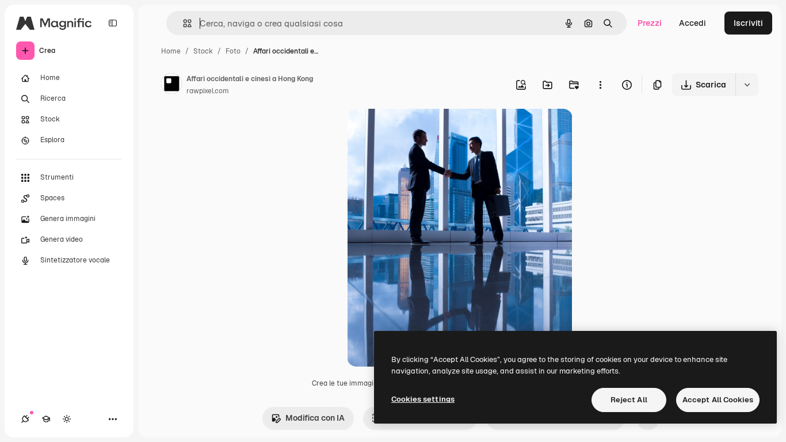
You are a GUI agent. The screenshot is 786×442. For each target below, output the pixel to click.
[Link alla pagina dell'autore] (171, 85)
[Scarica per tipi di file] (746, 84)
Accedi (692, 23)
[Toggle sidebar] (113, 23)
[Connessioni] (25, 419)
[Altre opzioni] (600, 84)
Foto (233, 51)
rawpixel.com (207, 91)
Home (171, 51)
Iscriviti (748, 23)
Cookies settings (423, 399)
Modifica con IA (315, 418)
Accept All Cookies (717, 400)
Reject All (629, 400)
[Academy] (46, 419)
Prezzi (650, 23)
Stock (203, 51)
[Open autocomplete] (183, 23)
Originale (423, 130)
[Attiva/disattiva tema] (67, 419)
